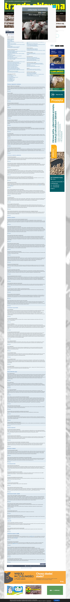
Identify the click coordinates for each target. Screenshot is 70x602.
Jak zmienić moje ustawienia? (11, 50)
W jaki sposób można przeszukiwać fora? (32, 57)
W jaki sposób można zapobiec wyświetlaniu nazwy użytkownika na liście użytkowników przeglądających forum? (16, 51)
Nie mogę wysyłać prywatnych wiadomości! (32, 48)
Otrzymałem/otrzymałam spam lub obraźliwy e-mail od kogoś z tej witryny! (36, 50)
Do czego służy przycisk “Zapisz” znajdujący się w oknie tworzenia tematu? (15, 70)
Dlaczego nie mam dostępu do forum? (12, 66)
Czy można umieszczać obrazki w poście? (12, 77)
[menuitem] (12, 32)
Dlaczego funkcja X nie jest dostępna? (31, 73)
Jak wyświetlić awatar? (10, 56)
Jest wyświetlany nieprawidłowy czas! (12, 52)
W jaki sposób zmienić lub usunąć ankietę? (12, 65)
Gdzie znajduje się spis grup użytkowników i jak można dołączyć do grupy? (35, 42)
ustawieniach (49, 600)
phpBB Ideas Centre (15, 543)
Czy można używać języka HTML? (11, 75)
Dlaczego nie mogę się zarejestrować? (12, 41)
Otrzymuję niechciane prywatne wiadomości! (32, 49)
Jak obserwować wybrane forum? (31, 65)
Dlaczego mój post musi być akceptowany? (12, 71)
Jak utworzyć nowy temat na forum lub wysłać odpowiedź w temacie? (16, 61)
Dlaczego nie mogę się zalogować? (11, 43)
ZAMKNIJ (54, 6)
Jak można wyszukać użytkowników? (31, 59)
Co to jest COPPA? (9, 40)
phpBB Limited (32, 536)
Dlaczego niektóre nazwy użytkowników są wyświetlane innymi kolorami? (36, 44)
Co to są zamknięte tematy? (10, 80)
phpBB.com (11, 185)
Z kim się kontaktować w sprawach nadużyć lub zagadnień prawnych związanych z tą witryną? (35, 74)
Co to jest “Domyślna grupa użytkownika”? (32, 45)
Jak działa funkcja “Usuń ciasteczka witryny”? (13, 47)
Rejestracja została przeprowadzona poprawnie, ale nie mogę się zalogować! (15, 42)
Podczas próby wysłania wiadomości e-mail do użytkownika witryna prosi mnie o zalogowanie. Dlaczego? (16, 58)
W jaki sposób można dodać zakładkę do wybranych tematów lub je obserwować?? (35, 64)
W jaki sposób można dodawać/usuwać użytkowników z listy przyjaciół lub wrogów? (36, 54)
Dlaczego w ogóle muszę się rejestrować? (12, 39)
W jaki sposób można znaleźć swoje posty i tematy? (33, 60)
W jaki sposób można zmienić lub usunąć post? (13, 62)
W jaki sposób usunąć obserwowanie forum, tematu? (33, 66)
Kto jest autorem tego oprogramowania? (32, 72)
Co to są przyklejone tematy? (11, 79)
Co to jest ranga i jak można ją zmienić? (12, 57)
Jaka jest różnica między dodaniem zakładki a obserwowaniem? (35, 63)
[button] (57, 59)
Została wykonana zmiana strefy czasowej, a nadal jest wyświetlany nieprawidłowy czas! (15, 54)
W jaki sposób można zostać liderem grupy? (32, 43)
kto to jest (8, 549)
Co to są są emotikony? (10, 76)
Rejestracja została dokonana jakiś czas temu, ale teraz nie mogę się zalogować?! (16, 45)
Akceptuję (56, 600)
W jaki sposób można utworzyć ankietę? (12, 64)
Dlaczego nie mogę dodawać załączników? (12, 67)
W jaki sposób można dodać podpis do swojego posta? (14, 63)
